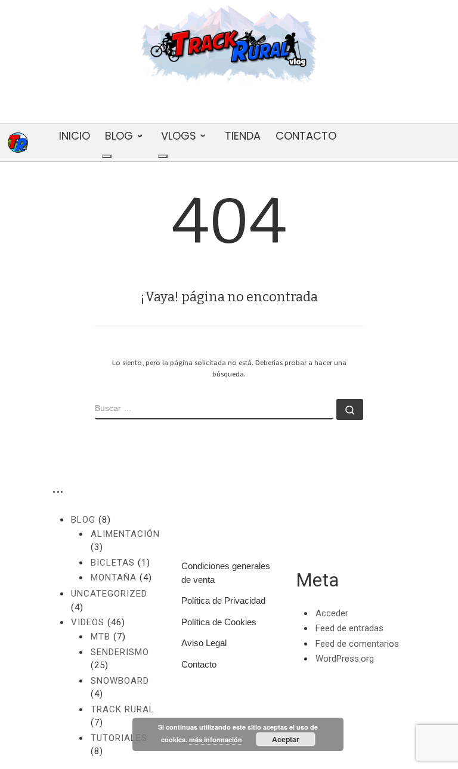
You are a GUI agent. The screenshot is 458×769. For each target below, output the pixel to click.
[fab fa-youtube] (192, 106)
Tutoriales (119, 738)
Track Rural (122, 709)
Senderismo (120, 652)
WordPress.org (344, 658)
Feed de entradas (349, 628)
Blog (83, 519)
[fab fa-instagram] (265, 106)
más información (215, 739)
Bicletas (113, 562)
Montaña (114, 577)
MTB (100, 636)
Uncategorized (109, 593)
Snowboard (120, 680)
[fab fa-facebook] (228, 106)
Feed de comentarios (357, 643)
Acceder (331, 613)
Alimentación (125, 534)
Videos (87, 622)
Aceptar (285, 739)
